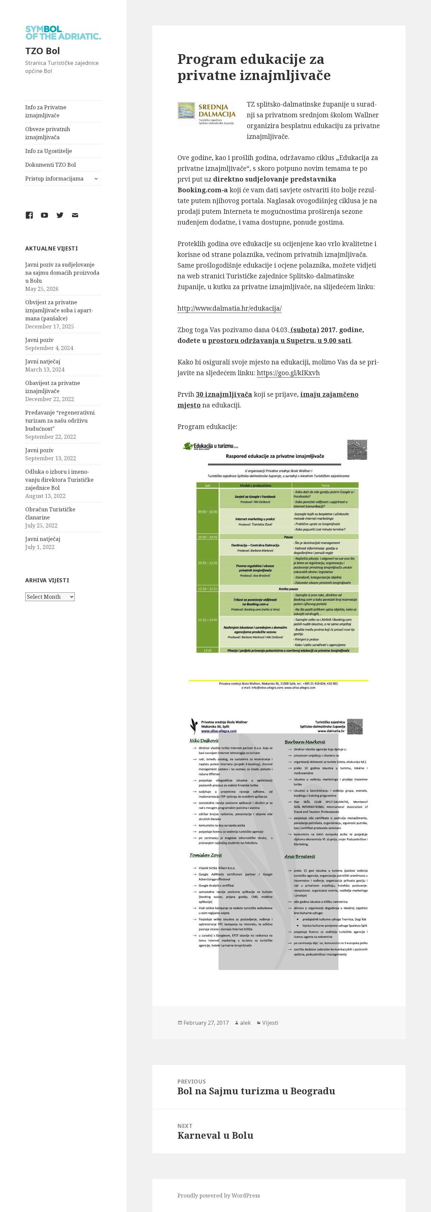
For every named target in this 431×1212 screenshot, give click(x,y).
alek (245, 1022)
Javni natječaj (42, 361)
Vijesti (270, 1022)
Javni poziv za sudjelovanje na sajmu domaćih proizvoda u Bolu (62, 272)
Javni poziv (39, 340)
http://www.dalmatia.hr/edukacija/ (229, 308)
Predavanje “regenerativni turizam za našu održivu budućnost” (60, 420)
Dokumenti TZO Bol (50, 164)
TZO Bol (42, 50)
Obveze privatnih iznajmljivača (47, 133)
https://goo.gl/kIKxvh (288, 372)
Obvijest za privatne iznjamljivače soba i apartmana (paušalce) (59, 310)
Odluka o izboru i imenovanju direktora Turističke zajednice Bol (59, 480)
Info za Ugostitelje (48, 151)
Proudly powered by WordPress (218, 1195)
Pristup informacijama (54, 178)
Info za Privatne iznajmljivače (45, 111)
